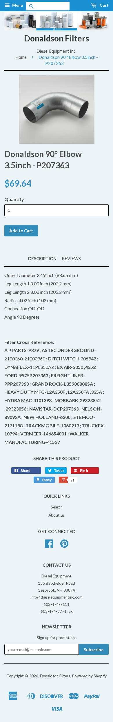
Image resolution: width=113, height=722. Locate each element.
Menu (17, 5)
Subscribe (94, 649)
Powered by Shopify (89, 676)
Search (57, 507)
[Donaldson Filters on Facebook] (49, 545)
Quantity (14, 199)
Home (21, 57)
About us (56, 515)
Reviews (71, 258)
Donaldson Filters (56, 38)
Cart (104, 5)
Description (42, 258)
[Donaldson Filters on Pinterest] (64, 545)
